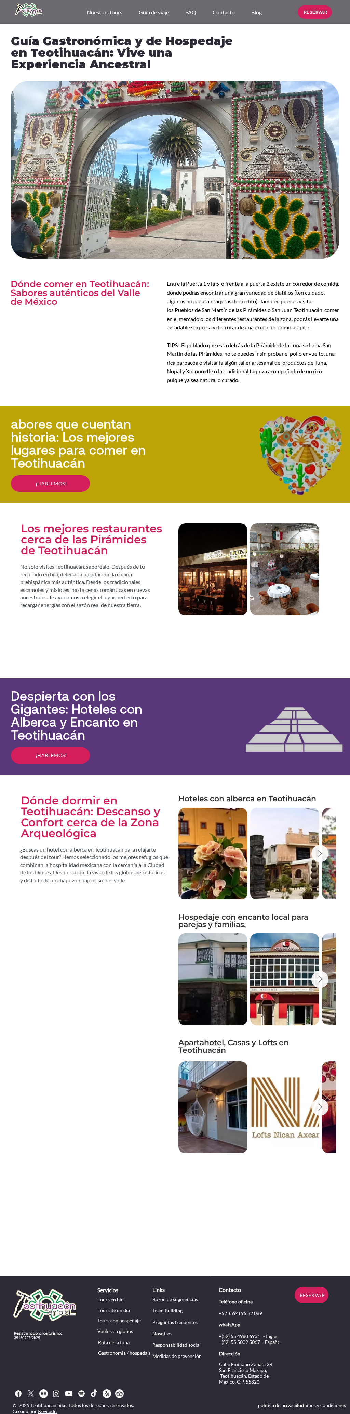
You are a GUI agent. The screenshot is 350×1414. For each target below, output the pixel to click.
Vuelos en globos (115, 1331)
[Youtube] (69, 1393)
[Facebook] (18, 1393)
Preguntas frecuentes (175, 1322)
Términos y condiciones (321, 1405)
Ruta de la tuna (114, 1342)
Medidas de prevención (177, 1356)
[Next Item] (319, 853)
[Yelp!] (107, 1393)
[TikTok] (94, 1393)
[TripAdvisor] (119, 1393)
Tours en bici (111, 1299)
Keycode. (47, 1411)
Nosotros (162, 1333)
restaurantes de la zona (264, 318)
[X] (31, 1393)
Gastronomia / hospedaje (124, 1353)
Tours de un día (114, 1310)
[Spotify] (81, 1393)
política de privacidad (281, 1405)
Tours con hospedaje (119, 1320)
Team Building (167, 1310)
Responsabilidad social (176, 1345)
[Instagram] (56, 1393)
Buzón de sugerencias (175, 1299)
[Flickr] (43, 1393)
